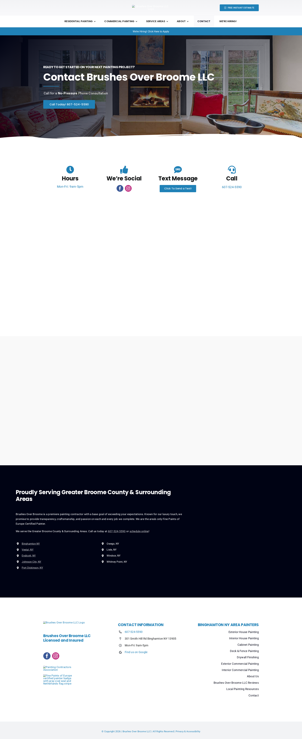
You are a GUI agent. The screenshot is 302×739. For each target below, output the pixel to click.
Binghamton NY (31, 543)
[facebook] (120, 188)
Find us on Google (136, 652)
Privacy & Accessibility (188, 731)
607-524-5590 (232, 187)
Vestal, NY (28, 549)
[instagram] (128, 188)
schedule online (139, 531)
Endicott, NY (29, 555)
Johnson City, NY (31, 561)
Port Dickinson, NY (32, 567)
